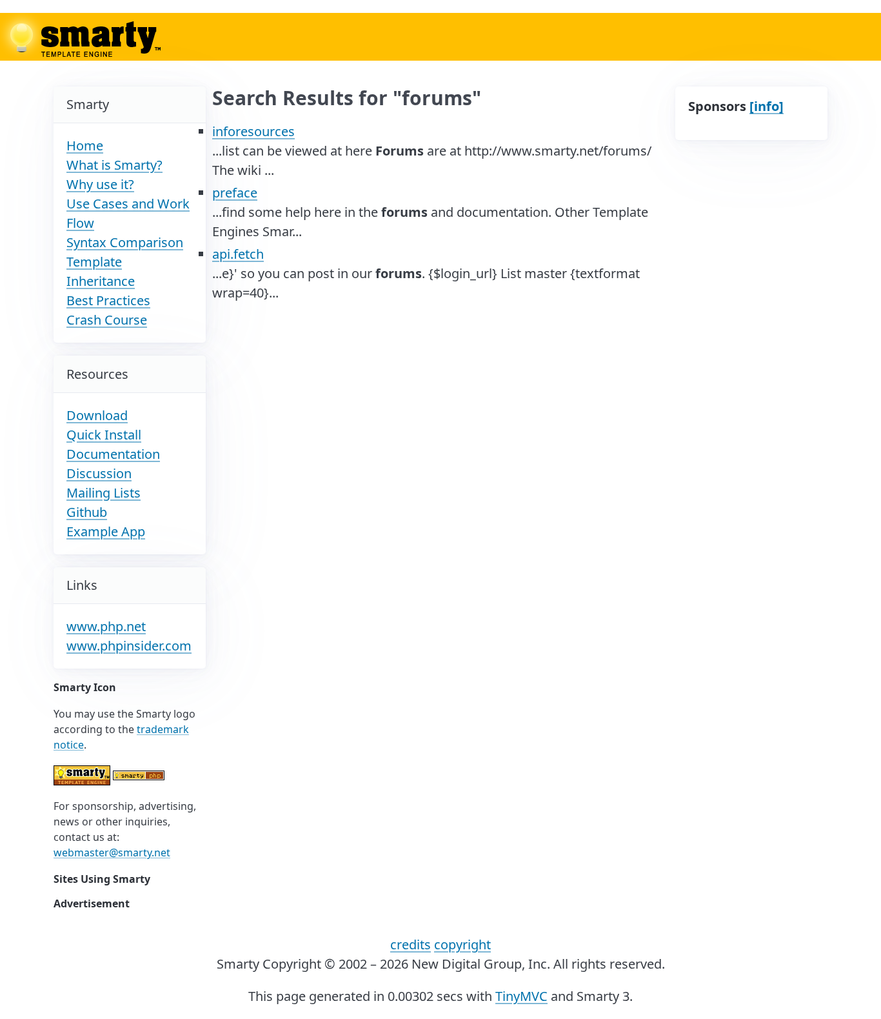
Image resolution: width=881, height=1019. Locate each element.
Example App (105, 531)
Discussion (99, 473)
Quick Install (103, 434)
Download (97, 415)
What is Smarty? (114, 165)
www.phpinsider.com (129, 645)
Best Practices (108, 300)
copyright (462, 944)
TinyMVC (521, 996)
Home (84, 145)
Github (86, 512)
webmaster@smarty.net (112, 852)
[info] (766, 106)
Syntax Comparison (124, 242)
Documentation (113, 454)
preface (234, 192)
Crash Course (106, 319)
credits (410, 944)
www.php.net (106, 626)
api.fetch (238, 254)
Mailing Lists (103, 492)
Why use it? (100, 184)
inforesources (253, 131)
